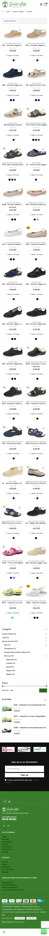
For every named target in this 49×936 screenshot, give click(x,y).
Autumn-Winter (7, 634)
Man (5, 43)
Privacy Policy (7, 847)
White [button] (16, 259)
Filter (43, 690)
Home (4, 837)
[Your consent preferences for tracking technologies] (4, 932)
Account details (7, 869)
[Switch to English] (5, 801)
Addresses (6, 867)
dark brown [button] (39, 140)
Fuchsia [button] (14, 578)
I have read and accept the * (22, 781)
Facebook (4, 826)
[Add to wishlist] (20, 30)
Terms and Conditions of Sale (13, 890)
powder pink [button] (37, 219)
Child (4, 638)
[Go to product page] (12, 34)
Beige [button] (11, 60)
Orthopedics (8, 648)
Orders (4, 864)
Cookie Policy (7, 849)
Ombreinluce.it (18, 922)
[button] (34, 4)
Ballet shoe (8, 202)
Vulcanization (7, 842)
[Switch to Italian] (9, 801)
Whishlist (5, 872)
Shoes (13, 202)
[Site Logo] (14, 4)
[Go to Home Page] (2, 11)
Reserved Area (7, 918)
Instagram (8, 826)
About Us (5, 839)
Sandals (34, 83)
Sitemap (5, 852)
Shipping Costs (7, 882)
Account (5, 862)
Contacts (5, 844)
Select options (13, 55)
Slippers (9, 43)
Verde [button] (12, 618)
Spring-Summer (16, 43)
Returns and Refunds (9, 887)
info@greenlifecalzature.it (29, 912)
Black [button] (11, 100)
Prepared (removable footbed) (37, 123)
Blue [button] (14, 60)
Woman (15, 83)
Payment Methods (8, 885)
